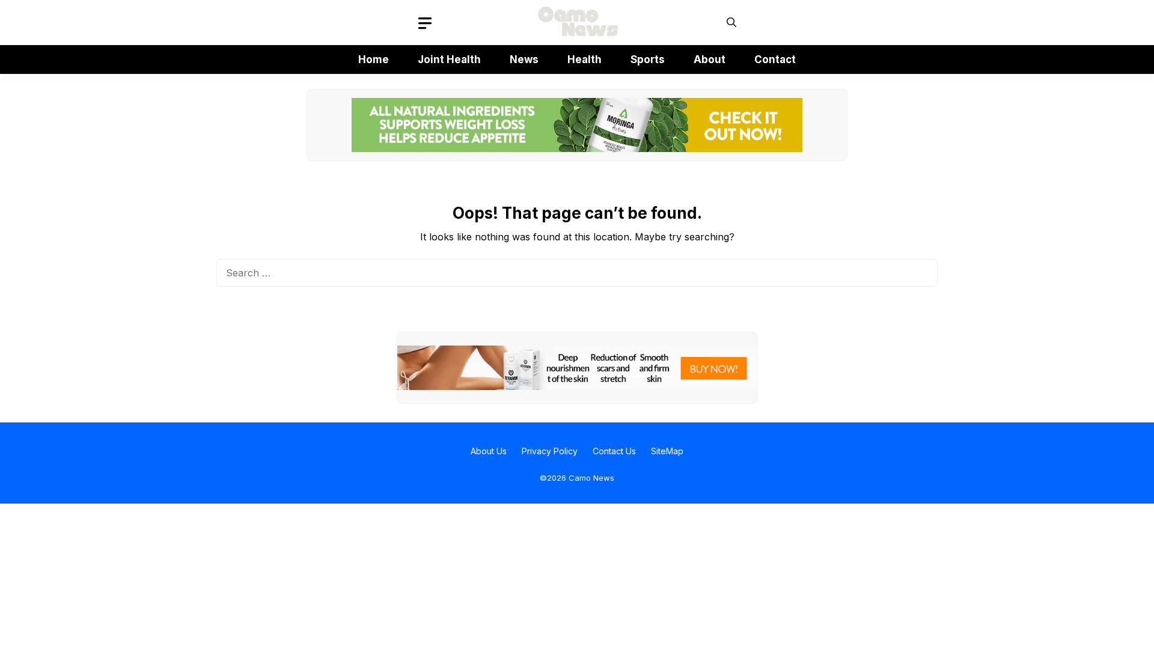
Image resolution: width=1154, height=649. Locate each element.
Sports (647, 59)
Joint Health (449, 59)
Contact (775, 59)
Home (373, 59)
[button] (731, 22)
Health (584, 59)
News (524, 59)
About (709, 59)
